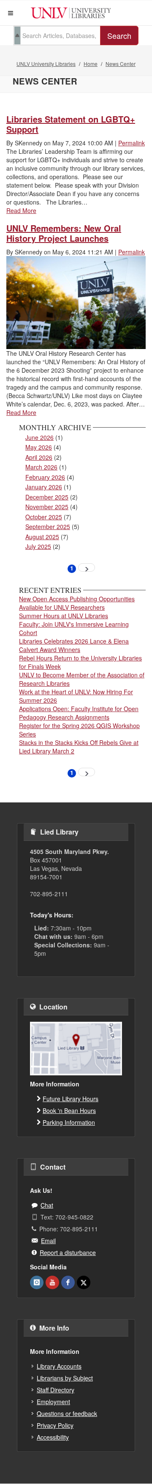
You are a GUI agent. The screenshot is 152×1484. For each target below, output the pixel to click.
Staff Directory (55, 1390)
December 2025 (46, 497)
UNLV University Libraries (46, 63)
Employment (53, 1401)
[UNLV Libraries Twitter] (83, 1282)
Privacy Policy (55, 1425)
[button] (10, 13)
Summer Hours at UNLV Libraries (63, 615)
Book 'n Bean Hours (69, 1110)
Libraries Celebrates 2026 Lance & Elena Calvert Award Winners (74, 645)
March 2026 (41, 467)
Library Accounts (59, 1366)
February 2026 (45, 477)
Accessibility (53, 1437)
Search (119, 35)
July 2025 (38, 546)
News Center (121, 63)
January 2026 (43, 487)
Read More (21, 210)
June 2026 (39, 437)
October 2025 (43, 517)
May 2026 (38, 447)
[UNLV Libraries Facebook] (68, 1282)
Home (91, 63)
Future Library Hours (70, 1098)
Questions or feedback (67, 1413)
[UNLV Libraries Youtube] (52, 1282)
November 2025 (46, 506)
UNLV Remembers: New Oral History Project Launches (63, 233)
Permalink (131, 143)
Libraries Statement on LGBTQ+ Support (70, 124)
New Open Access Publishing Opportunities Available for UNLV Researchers (77, 603)
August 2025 (42, 536)
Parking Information (69, 1122)
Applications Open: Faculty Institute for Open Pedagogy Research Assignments (78, 712)
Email (48, 1240)
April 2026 (38, 457)
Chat (47, 1205)
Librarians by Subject (65, 1378)
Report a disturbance (68, 1252)
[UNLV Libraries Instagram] (36, 1282)
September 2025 (47, 526)
